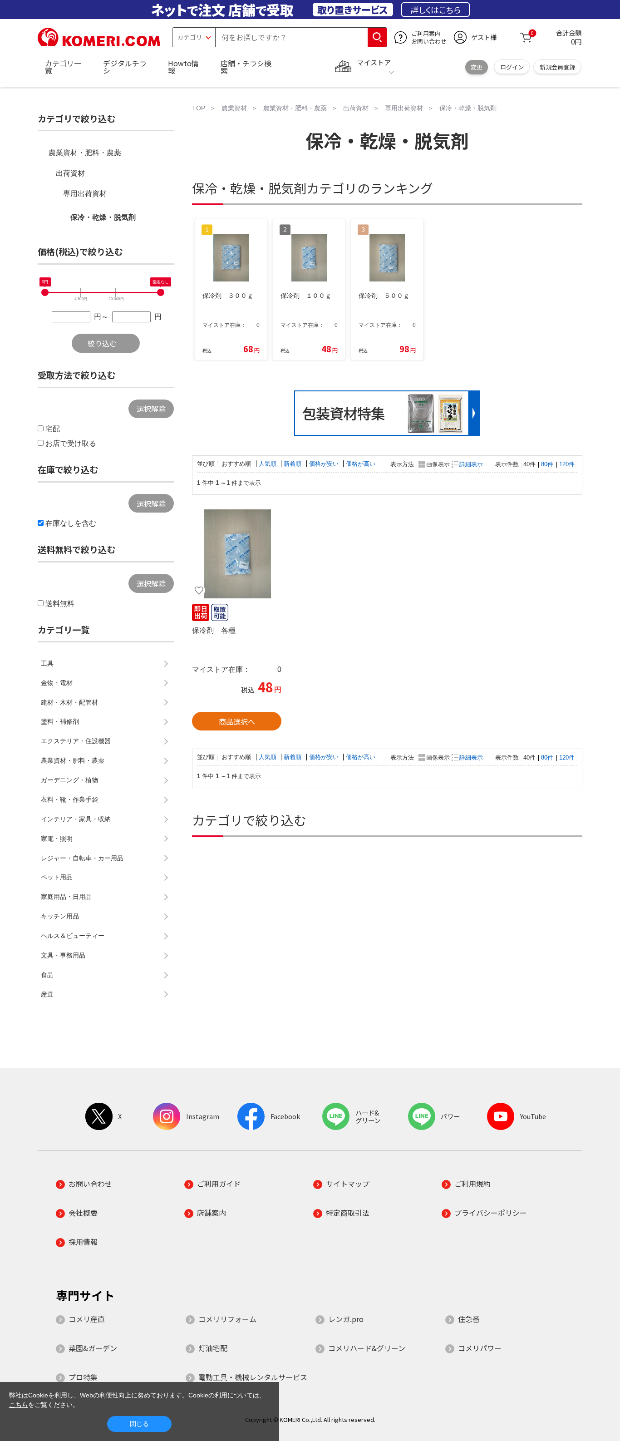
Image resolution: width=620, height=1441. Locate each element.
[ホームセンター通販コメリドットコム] (99, 43)
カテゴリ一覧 (63, 67)
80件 (547, 464)
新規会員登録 (557, 67)
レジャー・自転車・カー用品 (82, 858)
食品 (47, 974)
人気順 (268, 463)
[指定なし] (160, 292)
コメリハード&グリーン (366, 1348)
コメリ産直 (87, 1319)
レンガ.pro (346, 1319)
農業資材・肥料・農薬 (85, 153)
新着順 (293, 463)
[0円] (45, 292)
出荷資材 (70, 173)
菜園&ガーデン (93, 1348)
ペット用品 (57, 877)
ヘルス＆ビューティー (72, 935)
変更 (476, 67)
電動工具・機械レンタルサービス (252, 1377)
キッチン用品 (60, 916)
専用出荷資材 (85, 193)
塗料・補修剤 (60, 721)
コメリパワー (480, 1348)
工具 (47, 663)
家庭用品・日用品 (66, 896)
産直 (47, 994)
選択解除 (151, 408)
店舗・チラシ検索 (246, 67)
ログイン (512, 67)
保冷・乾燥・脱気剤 (103, 217)
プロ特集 (83, 1377)
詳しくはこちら (435, 9)
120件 (567, 464)
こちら (18, 1404)
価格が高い (360, 463)
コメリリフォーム (227, 1319)
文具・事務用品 (63, 955)
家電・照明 (57, 838)
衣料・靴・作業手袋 (69, 799)
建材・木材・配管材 (69, 702)
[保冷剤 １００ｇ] (236, 553)
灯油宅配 (212, 1348)
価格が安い (324, 463)
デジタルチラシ (125, 67)
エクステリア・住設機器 (76, 741)
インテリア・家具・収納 (76, 819)
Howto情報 (183, 67)
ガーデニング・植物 (69, 780)
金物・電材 (57, 682)
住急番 (469, 1319)
